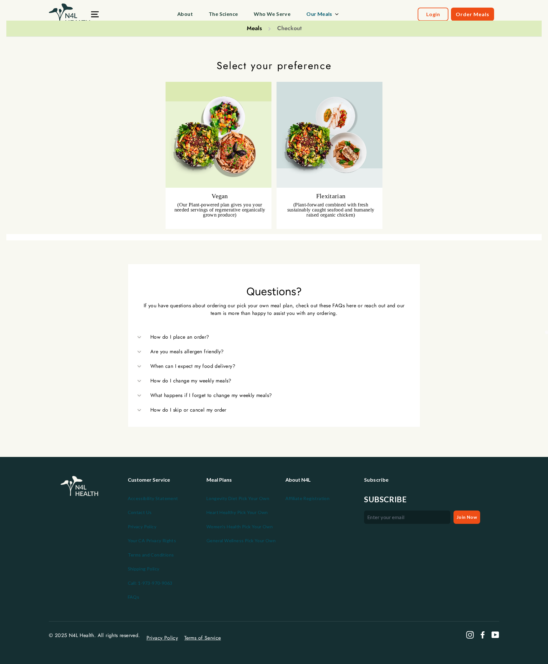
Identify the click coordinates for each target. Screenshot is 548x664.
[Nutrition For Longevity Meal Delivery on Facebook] (482, 635)
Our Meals (319, 14)
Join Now (467, 517)
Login (433, 14)
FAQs (134, 597)
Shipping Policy (144, 568)
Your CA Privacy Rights (152, 540)
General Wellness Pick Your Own (241, 540)
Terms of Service (202, 637)
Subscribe (385, 499)
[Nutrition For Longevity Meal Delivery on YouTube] (495, 635)
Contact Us (140, 512)
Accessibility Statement (153, 498)
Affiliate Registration (307, 498)
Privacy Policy (142, 526)
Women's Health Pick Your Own (239, 526)
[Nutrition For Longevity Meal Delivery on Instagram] (470, 635)
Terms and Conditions (151, 554)
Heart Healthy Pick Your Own (237, 512)
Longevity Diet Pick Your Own (237, 498)
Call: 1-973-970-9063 (150, 583)
